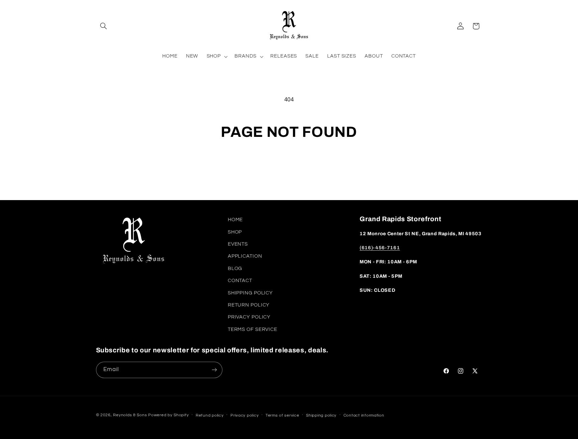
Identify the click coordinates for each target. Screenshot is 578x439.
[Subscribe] (214, 370)
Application (245, 256)
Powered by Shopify (168, 415)
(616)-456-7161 (380, 247)
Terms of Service (252, 329)
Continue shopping (289, 167)
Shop (235, 232)
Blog (235, 268)
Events (238, 244)
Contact (240, 280)
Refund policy (210, 415)
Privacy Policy (249, 317)
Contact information (364, 415)
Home (235, 219)
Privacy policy (244, 415)
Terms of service (282, 415)
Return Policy (249, 305)
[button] (103, 26)
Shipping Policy (250, 292)
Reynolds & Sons (130, 415)
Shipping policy (321, 415)
